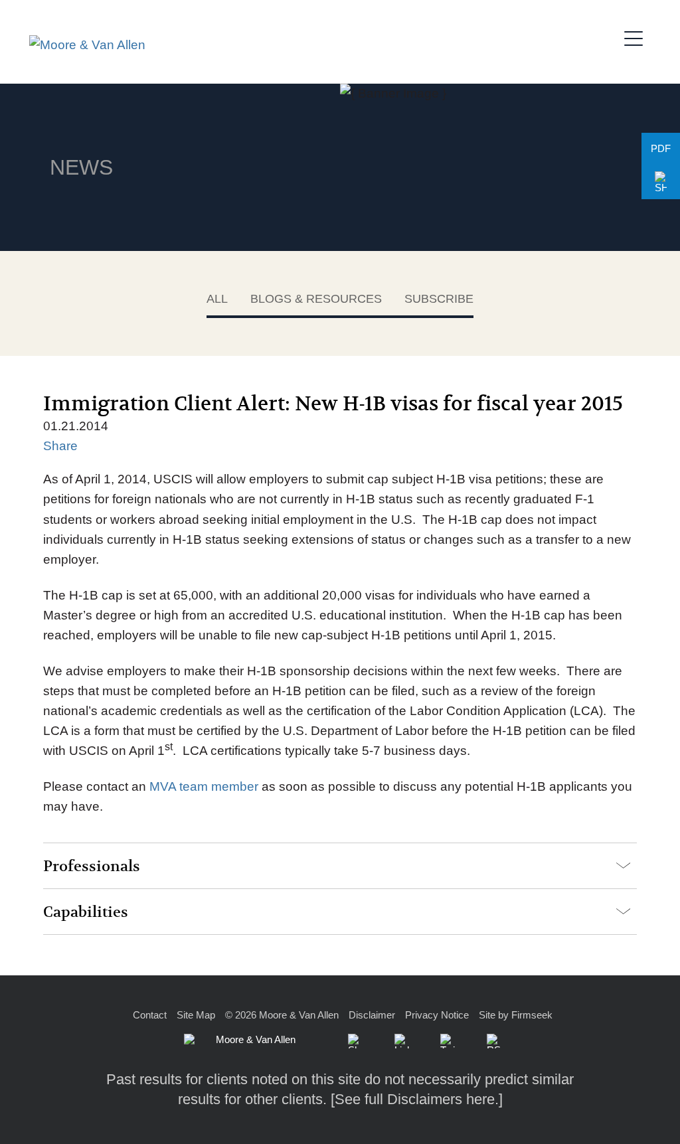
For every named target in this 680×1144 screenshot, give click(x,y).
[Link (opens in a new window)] (401, 1041)
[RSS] (494, 1041)
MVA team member (203, 786)
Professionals (91, 866)
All (217, 298)
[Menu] (637, 36)
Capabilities (85, 912)
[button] (660, 182)
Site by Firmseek (515, 1015)
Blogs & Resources (316, 298)
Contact (150, 1015)
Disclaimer (372, 1015)
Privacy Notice (437, 1015)
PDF (661, 148)
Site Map (196, 1015)
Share (60, 446)
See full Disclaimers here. (417, 1099)
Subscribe (438, 298)
